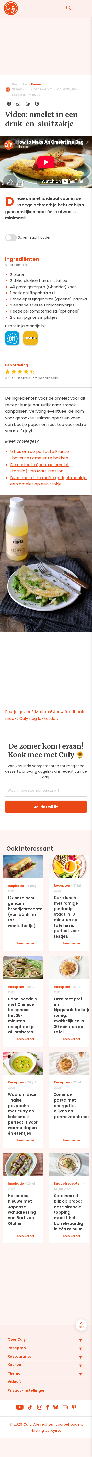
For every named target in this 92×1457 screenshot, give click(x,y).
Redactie (19, 84)
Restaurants (19, 1356)
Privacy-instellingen (26, 1390)
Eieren (36, 84)
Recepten (17, 1347)
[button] (76, 1340)
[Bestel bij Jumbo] (30, 338)
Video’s (15, 1381)
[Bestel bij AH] (12, 338)
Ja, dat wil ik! (46, 806)
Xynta (56, 1430)
